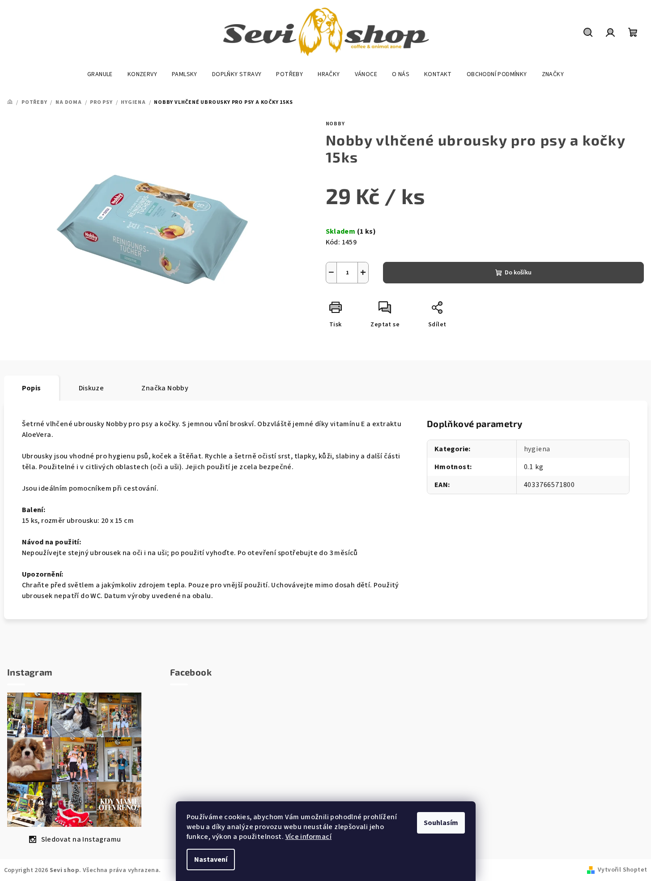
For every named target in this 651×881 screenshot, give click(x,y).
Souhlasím (441, 823)
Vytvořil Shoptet (622, 869)
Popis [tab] (31, 388)
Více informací (308, 837)
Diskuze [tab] (91, 388)
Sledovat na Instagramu (81, 839)
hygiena (537, 449)
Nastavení (210, 859)
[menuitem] (100, 74)
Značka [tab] (164, 388)
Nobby (335, 124)
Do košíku (518, 272)
